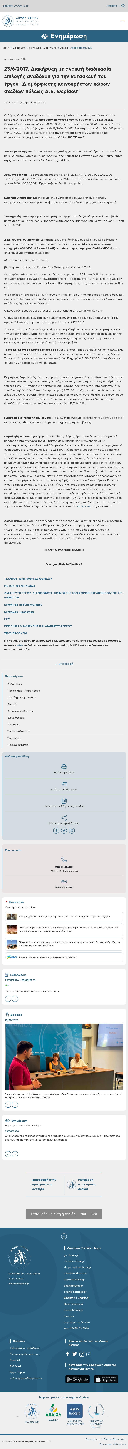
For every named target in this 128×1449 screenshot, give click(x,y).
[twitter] (74, 1354)
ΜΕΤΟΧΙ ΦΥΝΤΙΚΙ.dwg (19, 586)
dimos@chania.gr (64, 887)
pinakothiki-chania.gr (76, 1298)
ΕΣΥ (7, 619)
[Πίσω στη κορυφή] (64, 1236)
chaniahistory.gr (73, 1310)
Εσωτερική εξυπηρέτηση (24, 1354)
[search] (123, 6)
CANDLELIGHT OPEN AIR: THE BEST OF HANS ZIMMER (32, 992)
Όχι (94, 1214)
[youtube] (88, 1354)
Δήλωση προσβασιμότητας (26, 1378)
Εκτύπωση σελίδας (64, 773)
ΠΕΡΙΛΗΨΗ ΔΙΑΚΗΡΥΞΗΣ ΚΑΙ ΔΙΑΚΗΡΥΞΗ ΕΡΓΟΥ (38, 626)
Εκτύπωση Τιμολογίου (19, 612)
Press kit (15, 1360)
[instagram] (81, 1354)
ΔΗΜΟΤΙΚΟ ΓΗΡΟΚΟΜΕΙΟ (96, 1423)
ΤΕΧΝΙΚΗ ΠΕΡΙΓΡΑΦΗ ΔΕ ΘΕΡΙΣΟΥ (28, 578)
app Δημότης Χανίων (77, 1322)
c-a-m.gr (69, 1316)
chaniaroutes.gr (73, 1285)
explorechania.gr (74, 1279)
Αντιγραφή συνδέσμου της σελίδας (64, 806)
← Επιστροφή (64, 663)
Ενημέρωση (19, 48)
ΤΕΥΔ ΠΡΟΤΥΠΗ (15, 633)
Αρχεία (64, 48)
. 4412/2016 (83, 506)
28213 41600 (64, 867)
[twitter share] (64, 831)
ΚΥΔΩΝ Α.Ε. (53, 1422)
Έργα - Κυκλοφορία (19, 731)
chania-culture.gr (74, 1261)
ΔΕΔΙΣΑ (75, 1420)
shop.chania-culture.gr (77, 1267)
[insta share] (72, 831)
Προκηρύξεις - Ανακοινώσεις (42, 48)
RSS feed (15, 1366)
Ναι (83, 1214)
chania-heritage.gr (75, 1292)
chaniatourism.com (75, 1273)
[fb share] (56, 831)
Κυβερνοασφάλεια (18, 745)
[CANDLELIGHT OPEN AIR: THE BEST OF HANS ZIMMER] (64, 985)
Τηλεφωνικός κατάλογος (25, 1348)
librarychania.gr (73, 1304)
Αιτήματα (112, 6)
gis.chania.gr (71, 1255)
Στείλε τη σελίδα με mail (64, 790)
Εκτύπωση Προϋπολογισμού (23, 604)
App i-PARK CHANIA (76, 1328)
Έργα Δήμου (17, 1372)
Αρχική (5, 48)
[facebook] (67, 1354)
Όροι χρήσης (92, 1439)
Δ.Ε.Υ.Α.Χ (32, 1421)
